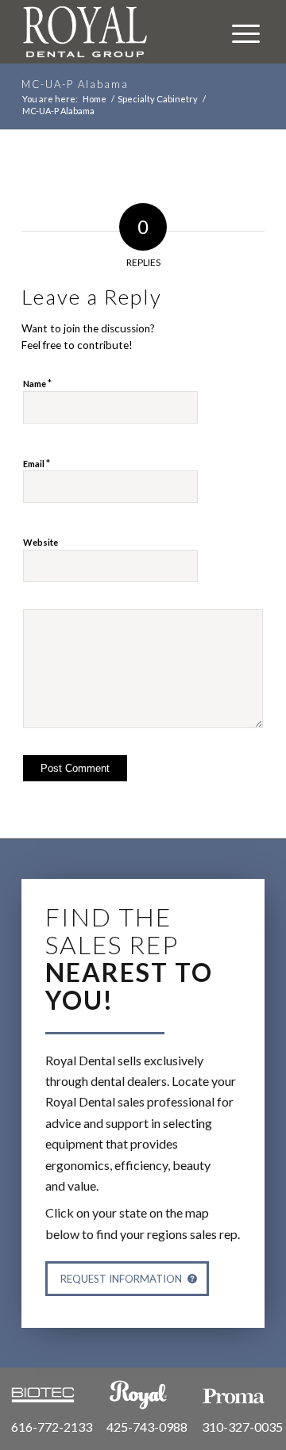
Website (40, 542)
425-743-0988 (146, 1426)
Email (36, 463)
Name (37, 383)
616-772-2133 (51, 1426)
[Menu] (238, 31)
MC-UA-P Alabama (75, 84)
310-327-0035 (242, 1426)
